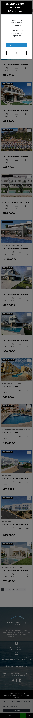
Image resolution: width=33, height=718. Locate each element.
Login (16, 53)
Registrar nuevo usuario (16, 45)
